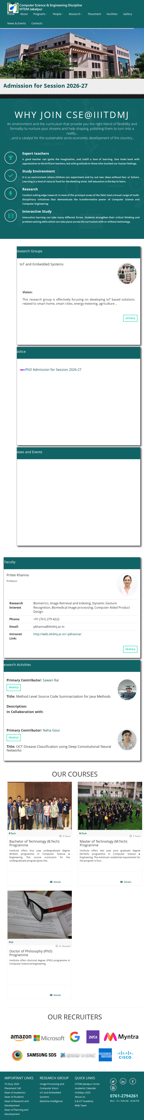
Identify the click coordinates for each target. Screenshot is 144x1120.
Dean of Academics (15, 1092)
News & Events (16, 23)
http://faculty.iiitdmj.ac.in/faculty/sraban (66, 632)
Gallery (127, 14)
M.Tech (83, 833)
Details (130, 320)
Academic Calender (85, 1088)
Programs (39, 14)
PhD (11, 942)
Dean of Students (14, 1096)
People (57, 14)
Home (11, 14)
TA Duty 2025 (11, 1084)
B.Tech (12, 833)
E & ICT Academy (84, 1101)
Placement (94, 14)
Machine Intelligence (51, 1101)
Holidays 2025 (82, 1092)
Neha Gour (51, 719)
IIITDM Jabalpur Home (87, 1084)
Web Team (81, 1105)
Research (74, 14)
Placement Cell (12, 1088)
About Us (80, 1096)
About (24, 14)
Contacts (37, 23)
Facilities (112, 14)
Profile (130, 642)
